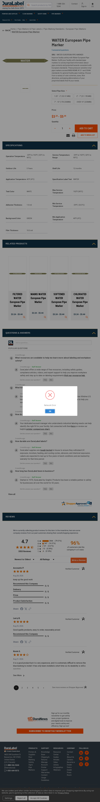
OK (50, 411)
